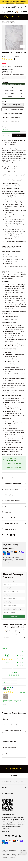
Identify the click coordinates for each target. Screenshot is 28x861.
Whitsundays (4, 857)
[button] (22, 7)
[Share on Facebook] (11, 535)
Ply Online (4, 66)
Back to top (14, 775)
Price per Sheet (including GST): (12, 609)
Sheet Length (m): (8, 595)
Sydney (19, 855)
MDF (6, 223)
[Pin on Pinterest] (14, 535)
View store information (9, 144)
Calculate (14, 616)
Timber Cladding (9, 21)
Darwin (19, 854)
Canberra (14, 854)
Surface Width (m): (8, 588)
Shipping (10, 74)
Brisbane (9, 854)
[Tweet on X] (7, 535)
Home (3, 21)
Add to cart (19, 135)
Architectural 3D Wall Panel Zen (8, 22)
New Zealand (12, 857)
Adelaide (3, 854)
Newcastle (10, 855)
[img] (7, 59)
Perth (15, 855)
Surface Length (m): (8, 581)
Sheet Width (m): (8, 602)
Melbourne (4, 855)
